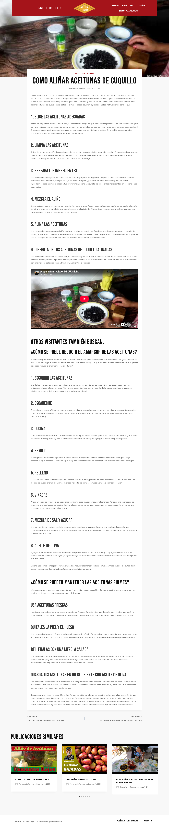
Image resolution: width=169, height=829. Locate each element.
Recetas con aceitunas (84, 73)
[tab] (79, 796)
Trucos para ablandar (128, 10)
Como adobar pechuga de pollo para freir (45, 719)
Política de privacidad (128, 820)
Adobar (133, 5)
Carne (40, 8)
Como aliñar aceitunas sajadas (81, 779)
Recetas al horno (119, 5)
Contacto (147, 820)
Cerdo (49, 8)
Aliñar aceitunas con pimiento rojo (32, 779)
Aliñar (142, 5)
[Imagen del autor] (16, 784)
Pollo (58, 8)
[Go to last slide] (15, 769)
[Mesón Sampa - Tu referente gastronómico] (84, 8)
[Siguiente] (153, 769)
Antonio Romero (78, 89)
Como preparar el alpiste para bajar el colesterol (120, 719)
